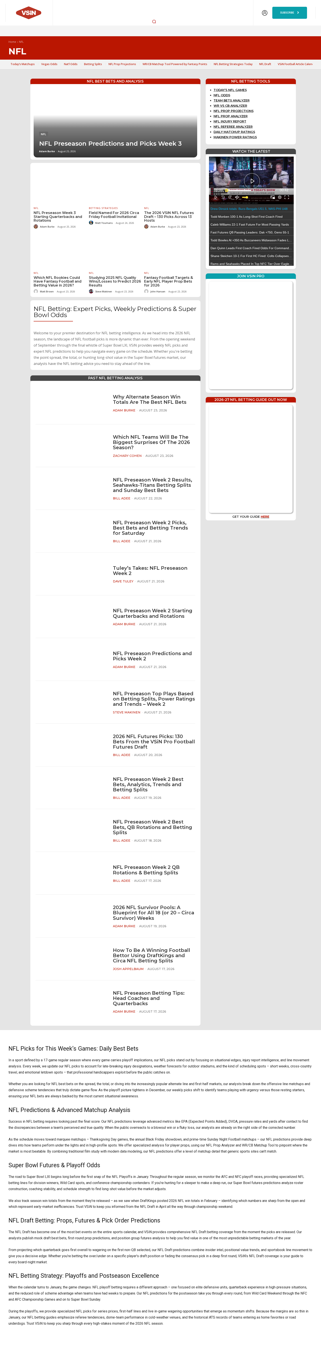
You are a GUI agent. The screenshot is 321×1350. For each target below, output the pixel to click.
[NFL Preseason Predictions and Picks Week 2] (71, 659)
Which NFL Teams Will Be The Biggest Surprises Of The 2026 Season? (151, 442)
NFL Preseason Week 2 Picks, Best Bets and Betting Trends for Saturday (150, 528)
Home (12, 42)
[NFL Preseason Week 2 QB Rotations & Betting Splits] (71, 873)
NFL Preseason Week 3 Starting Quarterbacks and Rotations (58, 217)
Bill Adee (121, 498)
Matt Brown (47, 291)
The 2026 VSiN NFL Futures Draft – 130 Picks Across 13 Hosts (169, 217)
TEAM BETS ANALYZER (232, 100)
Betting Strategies (103, 208)
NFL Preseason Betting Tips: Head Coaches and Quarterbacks (149, 998)
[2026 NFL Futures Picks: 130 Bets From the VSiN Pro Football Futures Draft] (71, 745)
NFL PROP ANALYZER (231, 116)
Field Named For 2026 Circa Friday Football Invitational (114, 215)
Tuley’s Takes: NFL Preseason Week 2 (150, 570)
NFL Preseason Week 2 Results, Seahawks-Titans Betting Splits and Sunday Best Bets (152, 485)
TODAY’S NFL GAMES (230, 90)
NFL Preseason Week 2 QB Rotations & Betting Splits (146, 869)
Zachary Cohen (127, 456)
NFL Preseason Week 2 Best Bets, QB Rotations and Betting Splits (152, 827)
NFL (43, 134)
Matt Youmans (104, 222)
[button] (154, 21)
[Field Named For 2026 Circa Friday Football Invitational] (115, 184)
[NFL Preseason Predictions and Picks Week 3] (115, 122)
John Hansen (157, 291)
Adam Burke (47, 151)
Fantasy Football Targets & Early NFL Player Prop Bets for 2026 (168, 281)
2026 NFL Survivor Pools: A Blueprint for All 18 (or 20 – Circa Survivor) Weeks (153, 913)
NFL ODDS (222, 95)
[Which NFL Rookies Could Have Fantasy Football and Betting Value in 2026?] (60, 249)
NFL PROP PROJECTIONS (234, 111)
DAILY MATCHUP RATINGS (234, 132)
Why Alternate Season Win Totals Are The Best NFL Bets (149, 399)
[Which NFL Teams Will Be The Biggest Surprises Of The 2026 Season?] (71, 445)
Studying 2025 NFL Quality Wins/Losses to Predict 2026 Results (115, 281)
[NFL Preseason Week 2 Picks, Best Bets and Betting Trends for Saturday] (71, 531)
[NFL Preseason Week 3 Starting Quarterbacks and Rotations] (60, 184)
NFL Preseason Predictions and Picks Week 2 (152, 656)
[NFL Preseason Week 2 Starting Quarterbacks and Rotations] (71, 617)
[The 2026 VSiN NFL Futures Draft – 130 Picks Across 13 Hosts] (170, 184)
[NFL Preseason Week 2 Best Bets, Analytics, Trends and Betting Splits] (71, 788)
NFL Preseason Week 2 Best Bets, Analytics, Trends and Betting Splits (148, 784)
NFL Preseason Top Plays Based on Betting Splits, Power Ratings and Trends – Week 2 (154, 699)
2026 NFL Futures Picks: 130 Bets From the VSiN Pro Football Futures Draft (154, 742)
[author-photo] (36, 226)
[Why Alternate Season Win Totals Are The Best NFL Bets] (71, 403)
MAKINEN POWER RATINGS (235, 137)
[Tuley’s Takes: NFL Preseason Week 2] (71, 574)
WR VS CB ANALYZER (230, 106)
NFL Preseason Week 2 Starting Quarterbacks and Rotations (152, 613)
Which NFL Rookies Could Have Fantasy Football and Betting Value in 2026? (57, 281)
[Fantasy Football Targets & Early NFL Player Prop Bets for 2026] (170, 249)
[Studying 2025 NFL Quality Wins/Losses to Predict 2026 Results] (115, 249)
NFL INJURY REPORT (230, 121)
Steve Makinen (103, 291)
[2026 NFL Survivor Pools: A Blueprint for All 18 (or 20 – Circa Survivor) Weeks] (71, 916)
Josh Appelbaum (128, 969)
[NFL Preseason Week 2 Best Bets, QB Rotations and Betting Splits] (71, 830)
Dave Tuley (123, 581)
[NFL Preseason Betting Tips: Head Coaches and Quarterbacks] (71, 1001)
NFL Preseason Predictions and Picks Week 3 (110, 143)
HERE (265, 517)
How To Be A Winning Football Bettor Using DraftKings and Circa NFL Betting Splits (151, 955)
